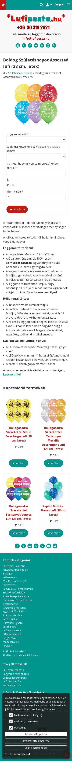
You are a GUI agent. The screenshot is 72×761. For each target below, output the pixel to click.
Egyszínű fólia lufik (13, 611)
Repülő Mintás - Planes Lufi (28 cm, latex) (53, 510)
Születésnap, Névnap (15, 596)
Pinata (6, 645)
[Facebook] (30, 45)
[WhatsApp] (42, 546)
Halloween (9, 577)
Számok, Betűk (11, 615)
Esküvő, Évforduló (13, 592)
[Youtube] (36, 45)
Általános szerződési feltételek (20, 655)
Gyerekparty (10, 604)
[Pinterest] (36, 546)
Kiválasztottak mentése (36, 741)
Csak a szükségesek (36, 747)
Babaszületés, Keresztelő (17, 600)
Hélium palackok (12, 634)
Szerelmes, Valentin (14, 566)
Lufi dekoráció (11, 681)
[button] (68, 5)
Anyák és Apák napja (15, 569)
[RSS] (54, 45)
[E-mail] (17, 45)
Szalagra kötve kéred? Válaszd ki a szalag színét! (33, 149)
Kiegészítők (9, 638)
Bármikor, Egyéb (12, 623)
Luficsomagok (11, 630)
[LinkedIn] (42, 45)
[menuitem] (3, 5)
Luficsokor (9, 626)
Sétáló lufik (9, 619)
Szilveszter (9, 585)
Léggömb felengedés (15, 673)
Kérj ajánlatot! (11, 685)
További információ (16, 754)
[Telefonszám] (23, 45)
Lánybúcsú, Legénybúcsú (17, 588)
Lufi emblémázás (12, 670)
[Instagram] (48, 45)
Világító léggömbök (14, 677)
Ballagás (8, 573)
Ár (7, 180)
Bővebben (18, 463)
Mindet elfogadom (36, 734)
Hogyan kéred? (17, 134)
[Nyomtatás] (55, 546)
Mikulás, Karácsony (14, 581)
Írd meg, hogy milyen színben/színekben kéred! (32, 166)
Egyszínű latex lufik (14, 607)
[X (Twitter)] (23, 546)
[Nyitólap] (3, 5)
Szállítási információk (15, 651)
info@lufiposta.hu (36, 39)
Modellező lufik (11, 642)
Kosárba (19, 209)
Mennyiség (14, 192)
